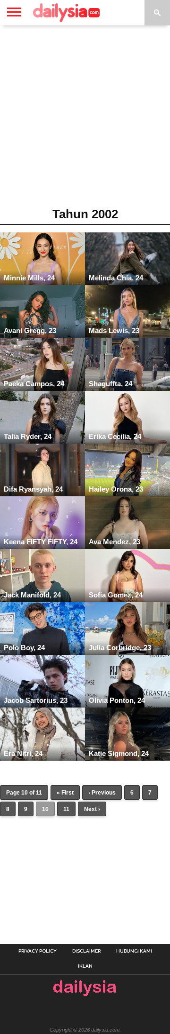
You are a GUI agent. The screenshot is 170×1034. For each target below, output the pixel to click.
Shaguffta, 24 (110, 384)
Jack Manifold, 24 (32, 595)
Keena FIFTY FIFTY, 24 (40, 542)
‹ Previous (102, 792)
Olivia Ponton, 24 (117, 700)
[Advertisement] (85, 119)
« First (65, 792)
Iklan (85, 966)
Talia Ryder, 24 (27, 436)
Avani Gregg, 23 (30, 330)
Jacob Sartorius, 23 (36, 700)
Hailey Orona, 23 (116, 489)
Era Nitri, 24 (23, 753)
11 (66, 809)
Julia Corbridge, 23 (120, 648)
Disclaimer (86, 951)
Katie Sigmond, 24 (119, 753)
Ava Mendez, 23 (114, 542)
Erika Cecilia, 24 (115, 436)
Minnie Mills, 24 (29, 278)
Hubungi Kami (134, 951)
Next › (92, 809)
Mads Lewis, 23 (114, 330)
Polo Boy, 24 (24, 648)
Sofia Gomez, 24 (116, 595)
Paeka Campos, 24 (34, 384)
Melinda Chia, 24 (116, 278)
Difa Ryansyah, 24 (33, 489)
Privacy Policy (37, 951)
